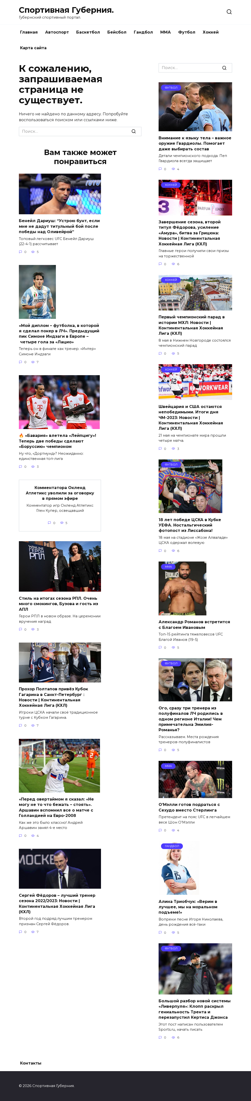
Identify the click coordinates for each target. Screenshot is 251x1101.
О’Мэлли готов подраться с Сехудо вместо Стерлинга (189, 807)
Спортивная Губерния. (66, 10)
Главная (29, 32)
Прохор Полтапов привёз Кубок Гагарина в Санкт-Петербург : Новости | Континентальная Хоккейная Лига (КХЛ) (53, 697)
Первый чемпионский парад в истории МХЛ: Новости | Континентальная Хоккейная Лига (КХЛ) (192, 325)
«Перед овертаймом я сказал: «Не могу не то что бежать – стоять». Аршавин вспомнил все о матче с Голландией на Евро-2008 (56, 807)
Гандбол (143, 32)
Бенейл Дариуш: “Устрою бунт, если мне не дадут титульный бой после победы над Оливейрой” (59, 226)
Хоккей (211, 32)
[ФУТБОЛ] (195, 128)
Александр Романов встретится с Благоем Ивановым (194, 625)
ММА (165, 32)
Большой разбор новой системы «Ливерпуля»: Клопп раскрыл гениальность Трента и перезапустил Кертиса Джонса (195, 1009)
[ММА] (182, 612)
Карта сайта (33, 48)
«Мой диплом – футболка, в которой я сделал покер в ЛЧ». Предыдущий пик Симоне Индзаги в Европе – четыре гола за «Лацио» (59, 333)
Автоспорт (57, 32)
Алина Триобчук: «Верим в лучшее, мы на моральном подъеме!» (188, 907)
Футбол (186, 32)
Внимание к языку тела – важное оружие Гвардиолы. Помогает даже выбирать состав (195, 143)
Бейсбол (116, 32)
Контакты (30, 1063)
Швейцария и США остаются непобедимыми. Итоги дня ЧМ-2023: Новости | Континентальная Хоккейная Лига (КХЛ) (191, 417)
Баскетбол (88, 32)
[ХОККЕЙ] (195, 212)
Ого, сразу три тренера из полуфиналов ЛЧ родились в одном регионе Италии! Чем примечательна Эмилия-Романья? (191, 719)
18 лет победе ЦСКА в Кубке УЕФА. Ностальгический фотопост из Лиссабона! (190, 525)
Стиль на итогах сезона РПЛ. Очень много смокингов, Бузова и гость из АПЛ (58, 603)
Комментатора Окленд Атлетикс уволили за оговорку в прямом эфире (60, 493)
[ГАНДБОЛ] (179, 891)
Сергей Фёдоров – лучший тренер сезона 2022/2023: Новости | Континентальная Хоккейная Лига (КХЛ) (57, 903)
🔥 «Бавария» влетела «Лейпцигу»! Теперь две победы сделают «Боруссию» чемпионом (57, 441)
